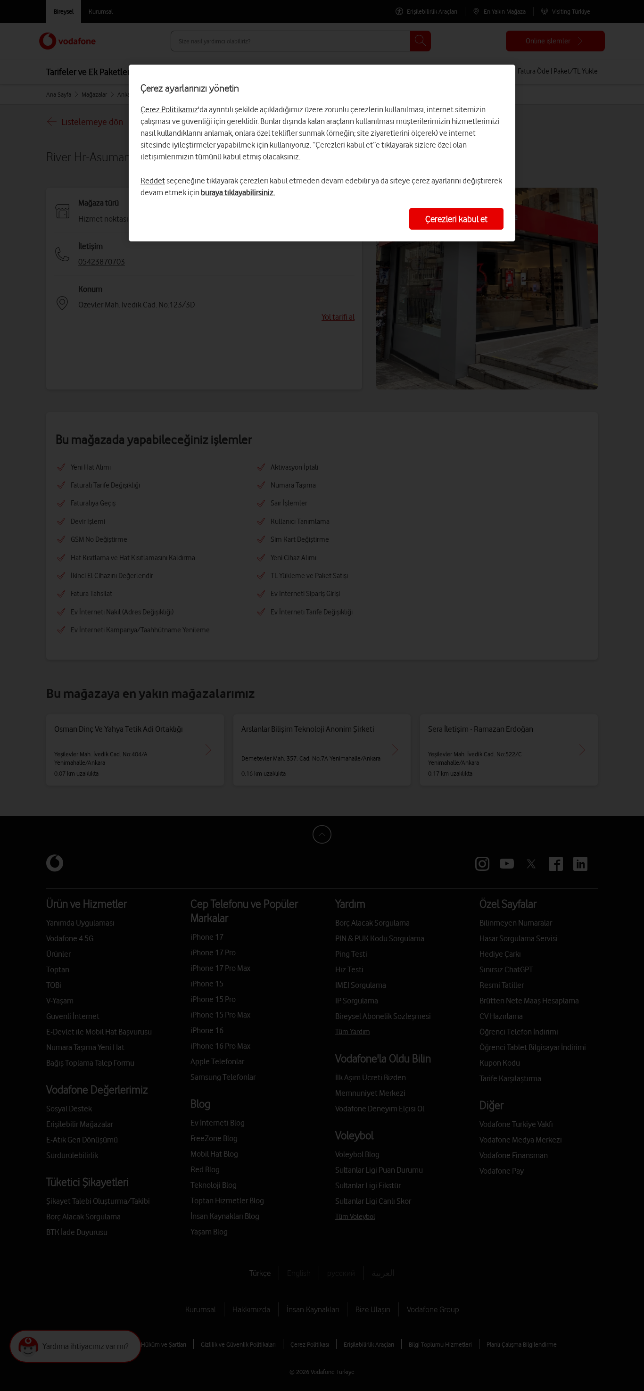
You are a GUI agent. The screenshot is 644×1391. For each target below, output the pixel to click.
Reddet (152, 180)
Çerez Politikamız (169, 109)
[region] (322, 153)
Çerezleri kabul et (456, 219)
